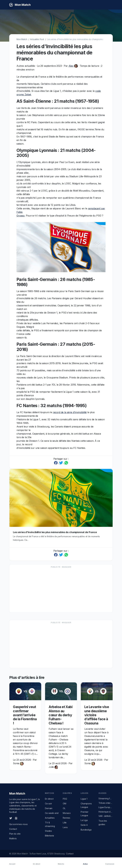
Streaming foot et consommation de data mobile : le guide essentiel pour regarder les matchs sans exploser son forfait (105, 798)
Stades (48, 831)
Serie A (84, 825)
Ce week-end (51, 813)
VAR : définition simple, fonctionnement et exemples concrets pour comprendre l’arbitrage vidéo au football (105, 816)
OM (64, 803)
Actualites (49, 818)
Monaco (67, 813)
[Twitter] (10, 818)
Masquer (66, 567)
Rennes (66, 818)
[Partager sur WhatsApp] (66, 462)
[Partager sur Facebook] (56, 462)
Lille (65, 822)
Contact (13, 829)
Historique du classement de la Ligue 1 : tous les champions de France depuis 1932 (105, 811)
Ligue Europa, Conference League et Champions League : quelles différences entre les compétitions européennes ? (105, 807)
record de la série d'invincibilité (70, 412)
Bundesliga (86, 829)
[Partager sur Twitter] (61, 462)
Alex (71, 65)
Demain (48, 808)
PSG (65, 799)
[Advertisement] (61, 590)
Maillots (13, 838)
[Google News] (16, 818)
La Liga (84, 820)
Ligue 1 (84, 799)
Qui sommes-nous (18, 824)
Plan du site (15, 833)
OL (64, 808)
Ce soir (48, 803)
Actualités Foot (37, 39)
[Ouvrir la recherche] (110, 4)
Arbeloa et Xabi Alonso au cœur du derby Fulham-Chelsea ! (60, 715)
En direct (49, 799)
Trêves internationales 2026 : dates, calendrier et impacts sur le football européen (105, 803)
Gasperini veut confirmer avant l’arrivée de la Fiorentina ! (25, 715)
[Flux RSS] (21, 818)
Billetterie (49, 835)
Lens (65, 827)
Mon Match (22, 39)
